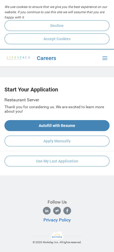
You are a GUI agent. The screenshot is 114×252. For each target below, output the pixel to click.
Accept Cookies (57, 39)
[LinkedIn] (47, 211)
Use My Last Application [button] (57, 161)
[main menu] (105, 58)
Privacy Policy (57, 220)
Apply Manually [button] (57, 141)
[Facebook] (67, 211)
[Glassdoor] (57, 211)
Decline (57, 25)
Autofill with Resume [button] (57, 125)
